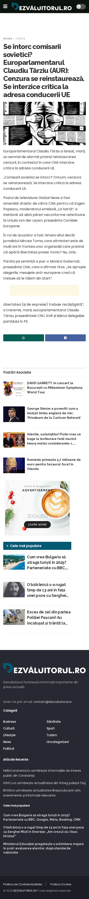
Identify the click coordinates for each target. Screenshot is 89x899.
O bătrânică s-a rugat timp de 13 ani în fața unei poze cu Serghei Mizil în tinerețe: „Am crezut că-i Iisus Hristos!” (46, 590)
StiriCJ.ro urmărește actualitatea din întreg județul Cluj (44, 783)
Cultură (20, 38)
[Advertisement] (44, 22)
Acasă (7, 38)
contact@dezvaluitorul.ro (52, 702)
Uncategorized (58, 742)
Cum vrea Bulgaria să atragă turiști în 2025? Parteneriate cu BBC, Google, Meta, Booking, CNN (49, 563)
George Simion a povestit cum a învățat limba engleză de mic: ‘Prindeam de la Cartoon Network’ (54, 413)
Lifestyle (9, 735)
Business (9, 721)
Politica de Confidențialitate (22, 884)
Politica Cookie (60, 884)
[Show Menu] (5, 6)
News (7, 742)
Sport (51, 728)
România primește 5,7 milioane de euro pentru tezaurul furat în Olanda (54, 464)
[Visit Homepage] (42, 6)
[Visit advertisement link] (37, 508)
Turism (52, 735)
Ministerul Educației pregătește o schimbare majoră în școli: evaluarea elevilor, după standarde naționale (43, 848)
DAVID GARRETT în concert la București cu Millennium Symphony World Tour (54, 387)
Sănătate (54, 721)
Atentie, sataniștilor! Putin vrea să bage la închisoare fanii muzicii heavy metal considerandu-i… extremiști (54, 439)
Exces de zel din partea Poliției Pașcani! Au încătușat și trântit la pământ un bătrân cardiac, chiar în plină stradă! (49, 618)
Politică (8, 748)
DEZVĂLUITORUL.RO (25, 890)
